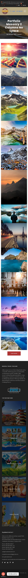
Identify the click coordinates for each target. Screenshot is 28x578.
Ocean (12, 161)
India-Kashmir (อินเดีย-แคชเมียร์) (14, 463)
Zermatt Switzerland (14, 158)
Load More (14, 353)
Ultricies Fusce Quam (14, 134)
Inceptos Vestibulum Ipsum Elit (14, 261)
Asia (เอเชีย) (14, 413)
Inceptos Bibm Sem (14, 56)
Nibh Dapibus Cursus (14, 342)
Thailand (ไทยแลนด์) (14, 514)
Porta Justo (14, 78)
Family (10, 217)
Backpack (12, 344)
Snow (17, 80)
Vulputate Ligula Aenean (14, 285)
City (17, 136)
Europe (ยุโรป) (14, 438)
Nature (17, 106)
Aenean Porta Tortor (14, 315)
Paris (10, 238)
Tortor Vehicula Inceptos (14, 188)
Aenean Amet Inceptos (14, 215)
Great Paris (14, 236)
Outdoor (17, 317)
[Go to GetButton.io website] (3, 576)
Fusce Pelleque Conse (14, 104)
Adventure (12, 58)
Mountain (11, 317)
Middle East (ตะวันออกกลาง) (14, 489)
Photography (16, 217)
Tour (17, 58)
